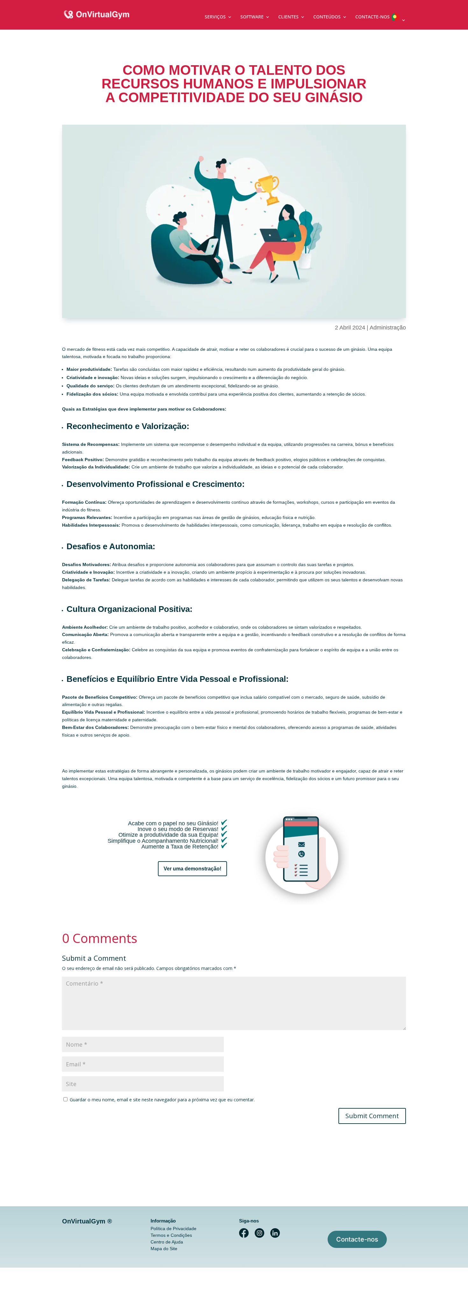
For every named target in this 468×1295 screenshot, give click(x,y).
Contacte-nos (357, 1239)
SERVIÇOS (215, 17)
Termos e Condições (171, 1235)
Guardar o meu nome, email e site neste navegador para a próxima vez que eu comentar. (162, 1100)
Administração (388, 327)
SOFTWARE (252, 17)
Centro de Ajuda (167, 1241)
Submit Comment (372, 1115)
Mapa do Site (164, 1248)
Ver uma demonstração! (192, 868)
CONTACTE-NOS (372, 17)
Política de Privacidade (173, 1228)
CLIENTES (288, 17)
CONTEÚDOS (327, 17)
